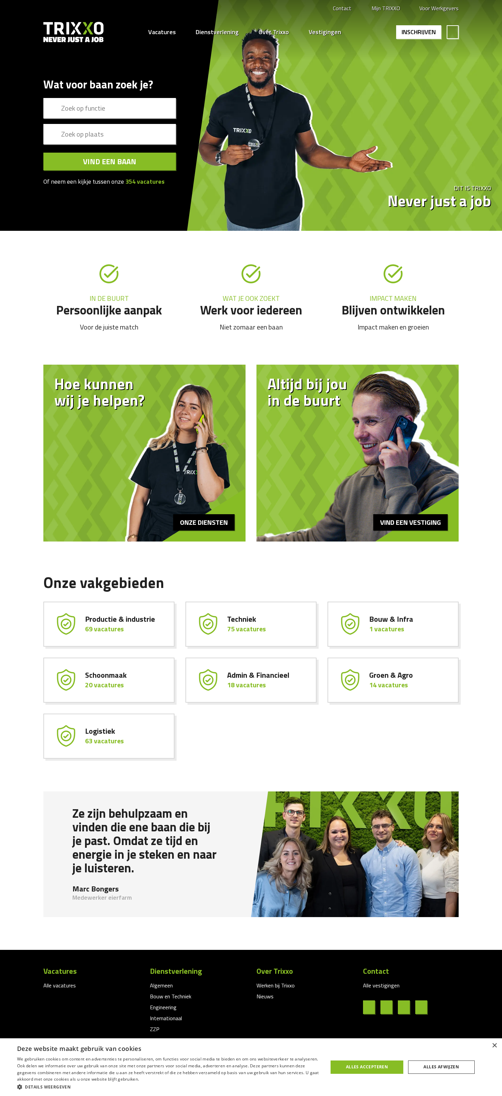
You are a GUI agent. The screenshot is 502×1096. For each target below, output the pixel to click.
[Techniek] (251, 624)
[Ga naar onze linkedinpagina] (389, 1007)
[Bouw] (393, 624)
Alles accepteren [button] (367, 1067)
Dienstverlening (217, 32)
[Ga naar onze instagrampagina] (406, 1007)
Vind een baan (109, 161)
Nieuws (265, 996)
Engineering (163, 1007)
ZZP (154, 1029)
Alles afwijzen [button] (441, 1067)
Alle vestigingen (381, 985)
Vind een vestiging (410, 522)
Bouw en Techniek (170, 996)
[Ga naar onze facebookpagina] (371, 1007)
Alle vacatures (59, 985)
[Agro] (393, 680)
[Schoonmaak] (109, 680)
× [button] (494, 1045)
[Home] (73, 32)
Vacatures (162, 32)
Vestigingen (325, 32)
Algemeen (161, 985)
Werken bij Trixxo (275, 985)
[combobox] (109, 108)
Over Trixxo (274, 32)
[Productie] (109, 624)
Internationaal (166, 1018)
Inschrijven (419, 32)
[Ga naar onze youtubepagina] (424, 1007)
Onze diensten (204, 522)
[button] (168, 1087)
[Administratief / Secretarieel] (251, 680)
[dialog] (251, 1067)
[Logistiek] (109, 736)
